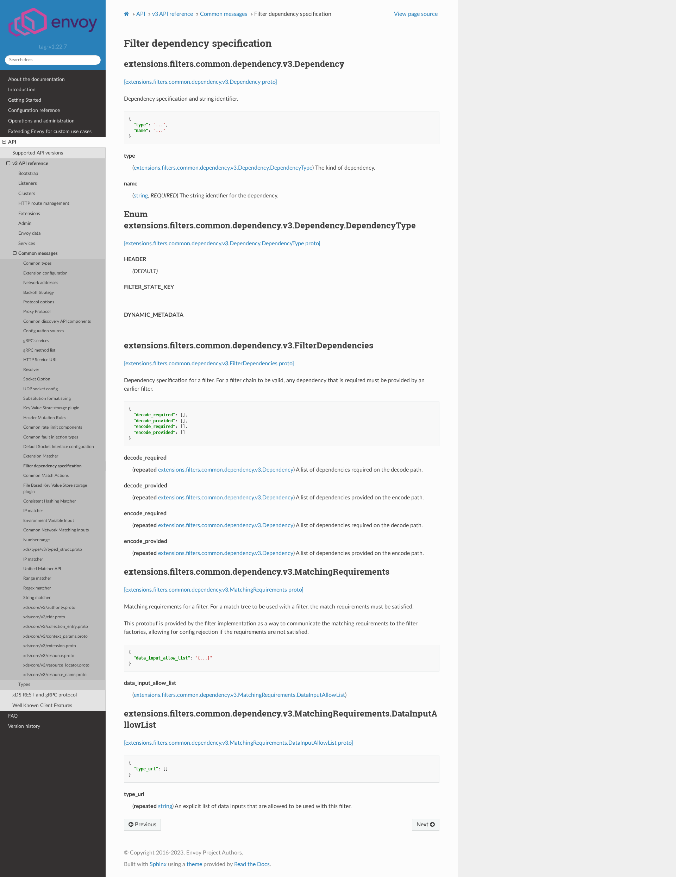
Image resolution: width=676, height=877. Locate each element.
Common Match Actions (46, 476)
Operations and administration (41, 121)
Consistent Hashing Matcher (49, 501)
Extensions (29, 214)
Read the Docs (252, 864)
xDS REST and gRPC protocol (44, 695)
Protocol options (38, 302)
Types (24, 684)
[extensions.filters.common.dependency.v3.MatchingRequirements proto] (213, 590)
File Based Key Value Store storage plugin (55, 489)
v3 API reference (30, 163)
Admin (24, 223)
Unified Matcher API (42, 569)
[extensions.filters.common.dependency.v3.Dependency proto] (200, 82)
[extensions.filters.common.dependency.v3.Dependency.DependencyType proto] (222, 243)
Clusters (26, 193)
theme (194, 864)
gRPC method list (39, 350)
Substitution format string (47, 398)
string (141, 195)
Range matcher (37, 578)
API (12, 142)
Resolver (31, 370)
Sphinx (158, 864)
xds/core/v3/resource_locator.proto (56, 665)
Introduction (22, 89)
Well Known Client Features (42, 705)
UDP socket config (40, 389)
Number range (36, 540)
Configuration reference (34, 110)
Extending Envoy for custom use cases (50, 131)
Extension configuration (45, 273)
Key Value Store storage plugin (51, 408)
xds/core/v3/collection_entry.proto (55, 627)
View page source (416, 14)
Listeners (27, 183)
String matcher (36, 598)
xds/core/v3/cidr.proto (44, 617)
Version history (24, 726)
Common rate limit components (52, 427)
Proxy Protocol (37, 312)
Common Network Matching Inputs (56, 530)
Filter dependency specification (52, 466)
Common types (37, 263)
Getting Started (24, 100)
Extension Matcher (40, 456)
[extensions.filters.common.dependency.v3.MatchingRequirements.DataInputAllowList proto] (238, 743)
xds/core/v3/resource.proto (48, 656)
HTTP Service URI (39, 360)
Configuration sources (43, 331)
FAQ (13, 716)
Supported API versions (37, 153)
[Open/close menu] (4, 142)
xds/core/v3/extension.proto (49, 646)
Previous (144, 824)
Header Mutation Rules (44, 418)
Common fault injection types (50, 437)
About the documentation (36, 79)
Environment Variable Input (48, 521)
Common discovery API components (57, 321)
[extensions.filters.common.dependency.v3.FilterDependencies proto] (209, 363)
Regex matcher (37, 588)
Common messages (38, 253)
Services (26, 243)
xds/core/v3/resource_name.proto (55, 675)
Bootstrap (28, 173)
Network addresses (40, 283)
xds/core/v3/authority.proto (49, 608)
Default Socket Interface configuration (58, 447)
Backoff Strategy (38, 293)
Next (423, 824)
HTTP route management (43, 203)
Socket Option (36, 379)
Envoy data (29, 233)
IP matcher (33, 511)
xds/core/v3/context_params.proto (55, 636)
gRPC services (36, 341)
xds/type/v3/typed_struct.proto (52, 549)
